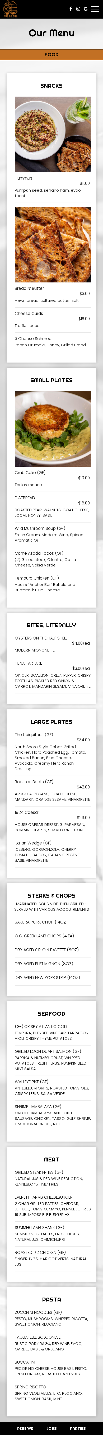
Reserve (25, 1428)
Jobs (51, 1428)
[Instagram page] (78, 9)
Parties (78, 1428)
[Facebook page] (70, 9)
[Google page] (85, 9)
